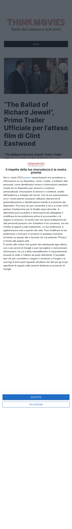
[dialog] (36, 344)
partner (27, 177)
